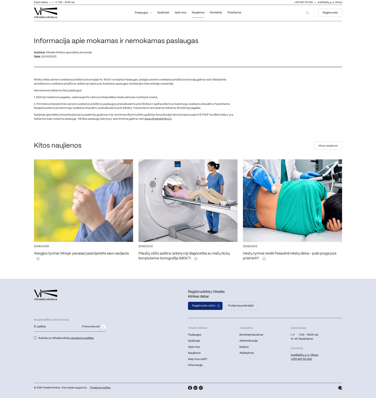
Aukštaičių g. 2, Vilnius (330, 2)
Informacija (195, 365)
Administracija (248, 341)
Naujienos (198, 12)
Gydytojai (163, 12)
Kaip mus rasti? (197, 359)
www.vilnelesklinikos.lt (158, 119)
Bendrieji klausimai (251, 335)
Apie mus (180, 12)
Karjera (244, 347)
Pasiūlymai (234, 12)
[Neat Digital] (340, 388)
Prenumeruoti (91, 326)
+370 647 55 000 (303, 2)
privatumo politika (82, 338)
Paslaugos (141, 12)
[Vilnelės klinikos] (45, 12)
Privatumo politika (100, 388)
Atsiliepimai (246, 353)
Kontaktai (216, 12)
